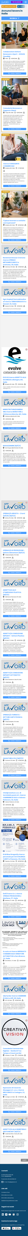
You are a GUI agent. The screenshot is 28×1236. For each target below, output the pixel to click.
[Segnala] (19, 58)
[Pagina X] (13, 1215)
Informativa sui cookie (6, 1195)
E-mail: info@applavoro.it (10, 1182)
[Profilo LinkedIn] (2, 1214)
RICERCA (13, 18)
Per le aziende (17, 2)
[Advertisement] (14, 331)
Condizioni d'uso (5, 1192)
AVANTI (24, 1160)
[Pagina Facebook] (6, 1214)
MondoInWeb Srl (12, 1179)
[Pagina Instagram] (17, 1214)
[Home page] (5, 3)
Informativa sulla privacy (7, 1198)
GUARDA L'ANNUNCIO (15, 73)
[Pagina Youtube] (9, 1214)
